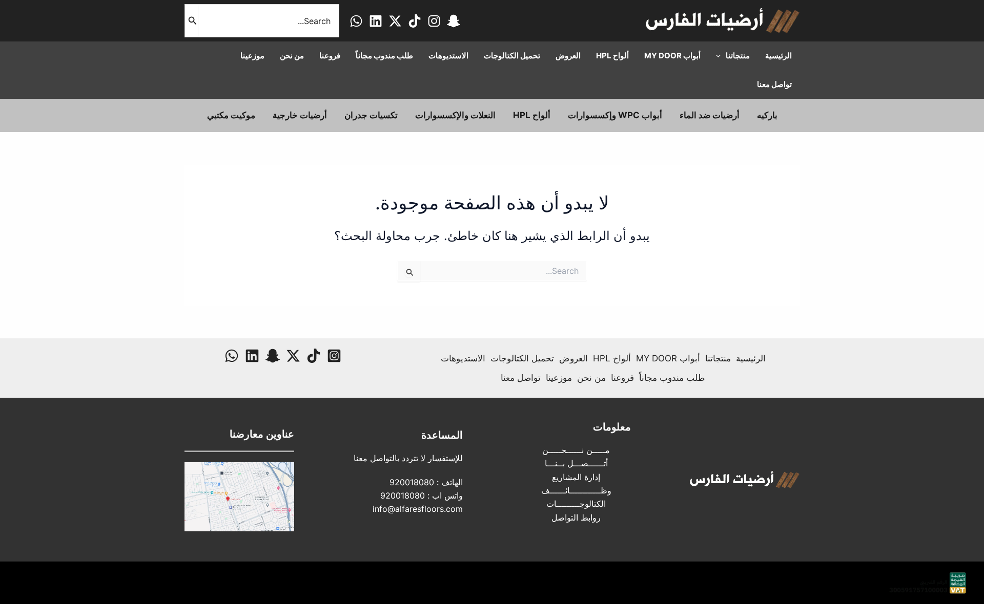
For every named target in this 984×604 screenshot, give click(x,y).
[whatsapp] (356, 21)
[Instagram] (434, 21)
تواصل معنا (521, 378)
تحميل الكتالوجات (522, 358)
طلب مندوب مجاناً (672, 378)
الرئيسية (751, 358)
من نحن (591, 378)
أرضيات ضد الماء (710, 115)
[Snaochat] (453, 21)
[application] (721, 55)
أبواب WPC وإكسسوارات (615, 115)
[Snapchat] (272, 356)
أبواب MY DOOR (668, 358)
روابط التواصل (576, 517)
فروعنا (622, 378)
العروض (573, 358)
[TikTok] (414, 21)
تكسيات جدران (371, 115)
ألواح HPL (531, 115)
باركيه (767, 115)
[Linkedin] (375, 21)
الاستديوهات (463, 358)
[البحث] (191, 21)
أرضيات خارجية (300, 115)
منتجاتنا (718, 358)
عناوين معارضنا (262, 434)
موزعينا (559, 378)
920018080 (411, 482)
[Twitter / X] (395, 21)
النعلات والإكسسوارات (455, 115)
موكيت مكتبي (231, 115)
